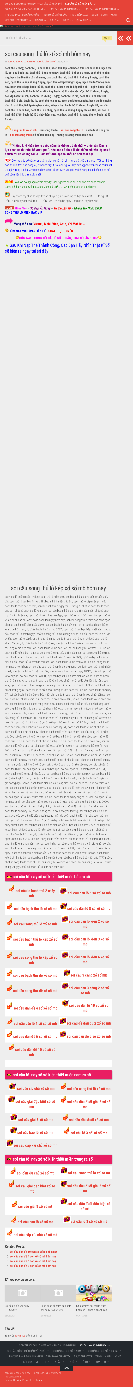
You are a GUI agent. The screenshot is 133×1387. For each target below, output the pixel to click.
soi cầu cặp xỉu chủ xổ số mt (35, 1235)
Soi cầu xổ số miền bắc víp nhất (24, 9)
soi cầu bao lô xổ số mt (35, 1222)
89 (109, 38)
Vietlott (22, 20)
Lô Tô (66, 20)
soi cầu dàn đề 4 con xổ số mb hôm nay (33, 1256)
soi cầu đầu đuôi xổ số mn (89, 1120)
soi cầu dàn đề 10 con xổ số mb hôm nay (33, 1251)
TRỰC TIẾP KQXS (79, 14)
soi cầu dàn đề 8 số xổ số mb (89, 1036)
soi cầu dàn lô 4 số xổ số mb (35, 1023)
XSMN (104, 14)
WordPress (22, 1380)
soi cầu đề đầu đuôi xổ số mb (89, 1023)
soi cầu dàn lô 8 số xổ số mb (88, 908)
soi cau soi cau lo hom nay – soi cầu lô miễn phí (33, 3)
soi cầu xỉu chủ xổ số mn (35, 1088)
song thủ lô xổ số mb (24, 130)
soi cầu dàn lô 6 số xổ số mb (89, 893)
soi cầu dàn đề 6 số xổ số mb (35, 1036)
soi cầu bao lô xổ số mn (35, 1132)
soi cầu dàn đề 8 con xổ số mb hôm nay (33, 1265)
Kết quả (9, 20)
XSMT (114, 14)
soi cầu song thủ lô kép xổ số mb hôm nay (58, 588)
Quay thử (82, 20)
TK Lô (53, 20)
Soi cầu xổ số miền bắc (78, 3)
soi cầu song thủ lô (71, 130)
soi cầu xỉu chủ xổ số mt (35, 1173)
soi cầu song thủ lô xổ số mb (35, 924)
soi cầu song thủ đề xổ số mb (35, 990)
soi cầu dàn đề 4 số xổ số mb (35, 1008)
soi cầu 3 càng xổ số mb (88, 975)
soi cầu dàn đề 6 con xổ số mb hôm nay (33, 1261)
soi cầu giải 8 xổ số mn (35, 1119)
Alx (40, 1380)
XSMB (94, 14)
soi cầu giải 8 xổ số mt (35, 1206)
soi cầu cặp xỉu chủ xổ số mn (35, 1145)
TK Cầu (39, 20)
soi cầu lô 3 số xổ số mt (89, 1221)
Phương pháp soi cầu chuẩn (22, 14)
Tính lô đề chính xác (54, 14)
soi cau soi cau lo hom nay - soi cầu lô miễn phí (31, 61)
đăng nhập (19, 1335)
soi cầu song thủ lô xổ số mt (88, 1173)
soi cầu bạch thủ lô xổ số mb (36, 908)
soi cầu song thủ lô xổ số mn (88, 1089)
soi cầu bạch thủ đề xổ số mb (35, 975)
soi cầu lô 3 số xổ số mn (89, 1133)
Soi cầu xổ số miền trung (100, 9)
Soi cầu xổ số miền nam (64, 9)
